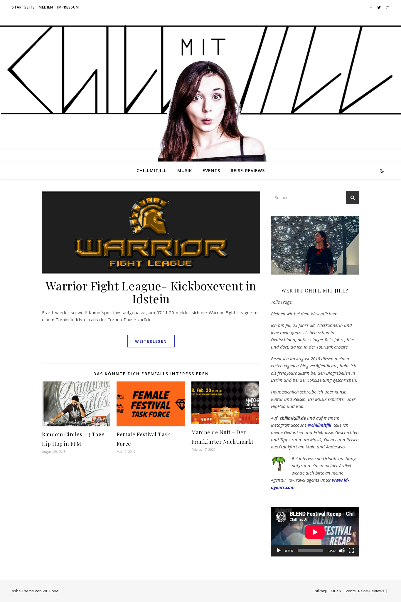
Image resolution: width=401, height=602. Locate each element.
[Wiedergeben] (279, 551)
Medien (46, 7)
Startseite (23, 7)
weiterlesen (151, 341)
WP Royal (51, 590)
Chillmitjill (152, 170)
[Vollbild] (351, 551)
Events (211, 170)
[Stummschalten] (342, 551)
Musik (184, 170)
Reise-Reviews (248, 170)
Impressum (68, 7)
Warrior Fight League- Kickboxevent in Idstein (151, 292)
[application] (315, 532)
